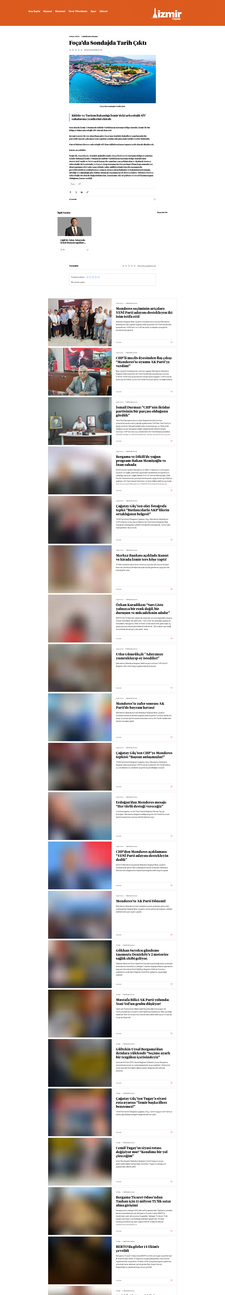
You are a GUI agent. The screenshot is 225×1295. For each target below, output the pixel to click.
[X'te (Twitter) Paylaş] (76, 192)
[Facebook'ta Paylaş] (70, 192)
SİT (79, 184)
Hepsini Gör (162, 212)
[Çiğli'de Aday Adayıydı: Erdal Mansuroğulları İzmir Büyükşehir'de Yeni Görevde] (74, 226)
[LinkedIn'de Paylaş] (82, 192)
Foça (72, 184)
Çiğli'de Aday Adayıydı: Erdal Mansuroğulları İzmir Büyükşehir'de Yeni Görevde (74, 241)
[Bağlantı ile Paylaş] (87, 192)
